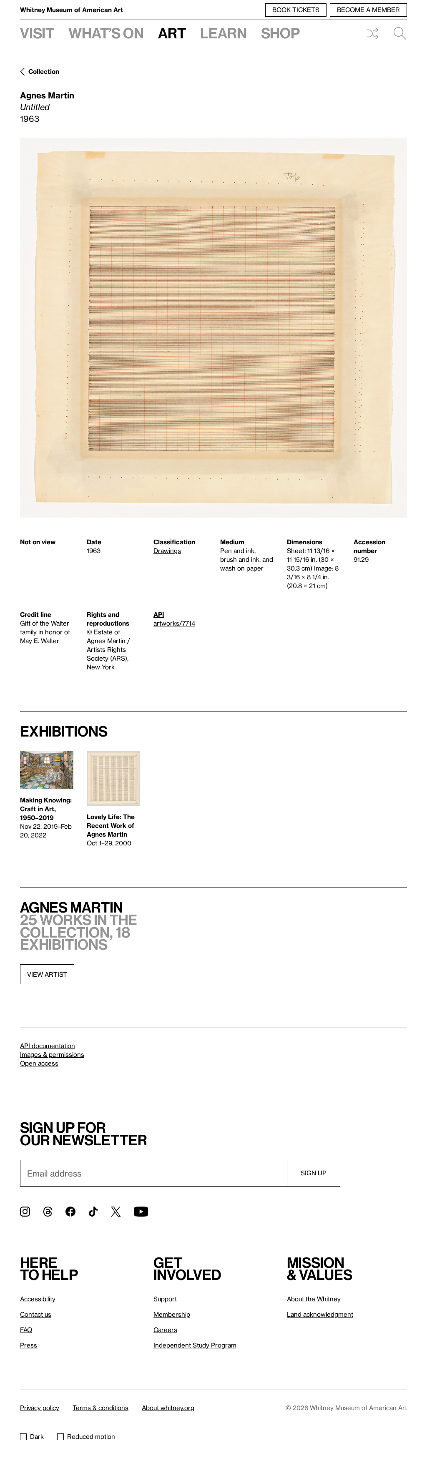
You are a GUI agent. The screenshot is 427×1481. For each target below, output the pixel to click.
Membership (171, 1314)
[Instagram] (25, 1211)
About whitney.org (168, 1407)
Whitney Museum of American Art (71, 9)
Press (28, 1345)
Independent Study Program (194, 1345)
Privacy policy (39, 1407)
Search (396, 33)
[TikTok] (93, 1211)
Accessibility (37, 1298)
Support (165, 1298)
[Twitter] (115, 1211)
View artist (47, 974)
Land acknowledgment (320, 1314)
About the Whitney (314, 1298)
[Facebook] (70, 1211)
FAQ (26, 1329)
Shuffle (372, 33)
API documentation (47, 1045)
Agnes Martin (47, 95)
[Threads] (48, 1211)
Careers (165, 1329)
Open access (39, 1063)
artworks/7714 (174, 623)
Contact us (35, 1314)
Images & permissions (52, 1054)
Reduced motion (91, 1436)
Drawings (167, 550)
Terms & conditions (100, 1407)
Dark (37, 1436)
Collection (43, 71)
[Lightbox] (213, 328)
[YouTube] (141, 1211)
